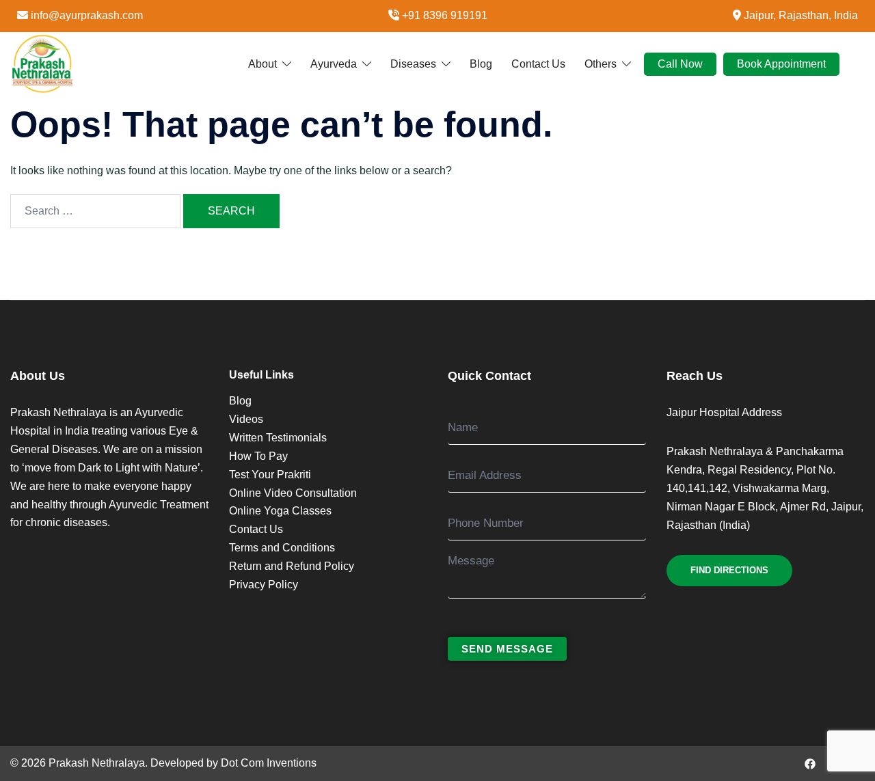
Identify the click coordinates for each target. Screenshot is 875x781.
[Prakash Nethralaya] (42, 63)
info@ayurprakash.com (87, 15)
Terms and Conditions (282, 547)
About (262, 63)
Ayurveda (333, 63)
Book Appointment (781, 63)
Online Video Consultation (293, 493)
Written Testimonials (278, 437)
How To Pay (258, 456)
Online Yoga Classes (280, 511)
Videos (246, 419)
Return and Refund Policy (291, 566)
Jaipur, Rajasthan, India (801, 15)
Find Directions (729, 570)
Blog (481, 63)
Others (600, 63)
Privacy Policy (263, 584)
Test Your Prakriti (270, 474)
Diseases (413, 63)
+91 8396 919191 (444, 15)
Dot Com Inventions (269, 763)
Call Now (680, 63)
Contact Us (538, 63)
